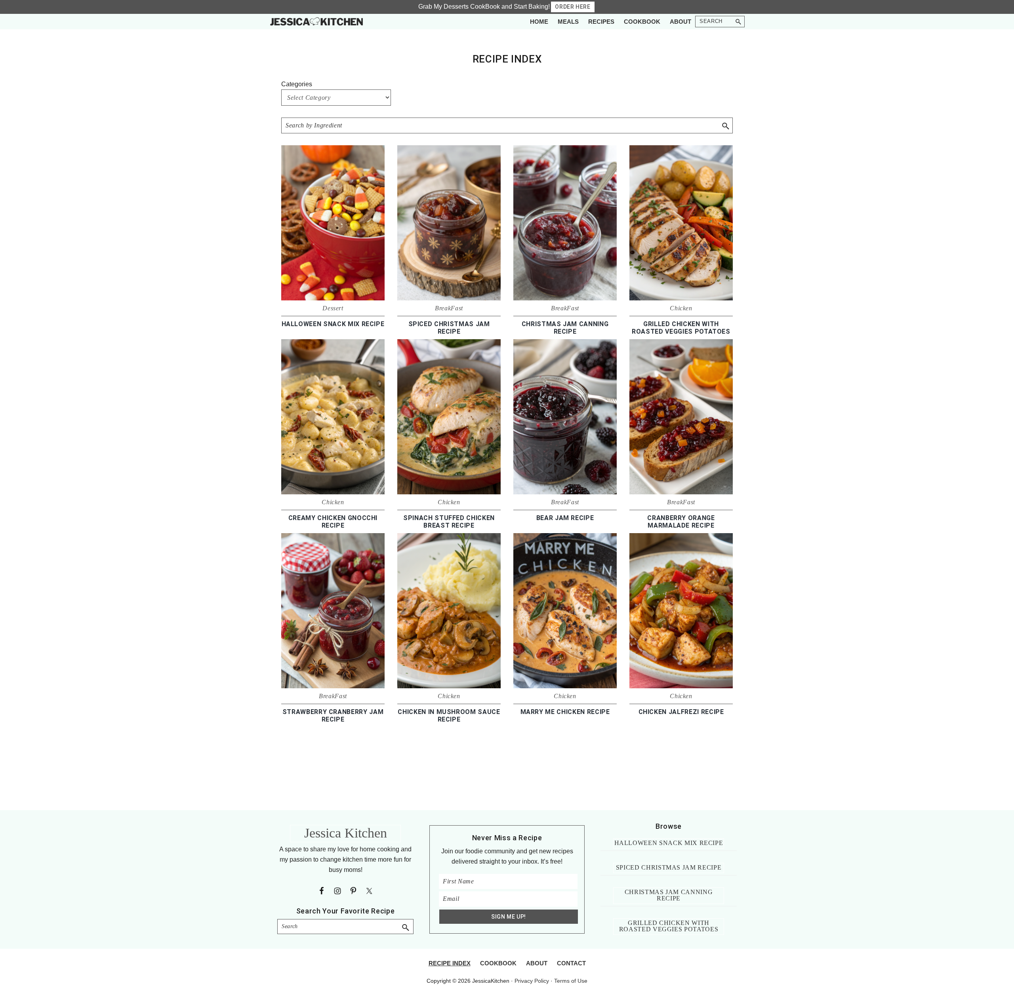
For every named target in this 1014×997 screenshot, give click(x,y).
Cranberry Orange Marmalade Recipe (681, 521)
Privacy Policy (532, 981)
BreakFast (449, 308)
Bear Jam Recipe (565, 518)
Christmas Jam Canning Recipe (565, 327)
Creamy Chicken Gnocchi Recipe (332, 521)
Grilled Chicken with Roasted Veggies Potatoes (681, 327)
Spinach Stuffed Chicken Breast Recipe (449, 521)
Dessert (332, 308)
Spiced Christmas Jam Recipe (449, 327)
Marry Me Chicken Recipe (565, 712)
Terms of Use (570, 981)
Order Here (573, 7)
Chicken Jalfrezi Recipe (681, 712)
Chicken (681, 308)
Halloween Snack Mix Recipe (333, 324)
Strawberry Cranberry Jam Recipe (333, 715)
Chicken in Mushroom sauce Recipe (449, 715)
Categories (296, 84)
